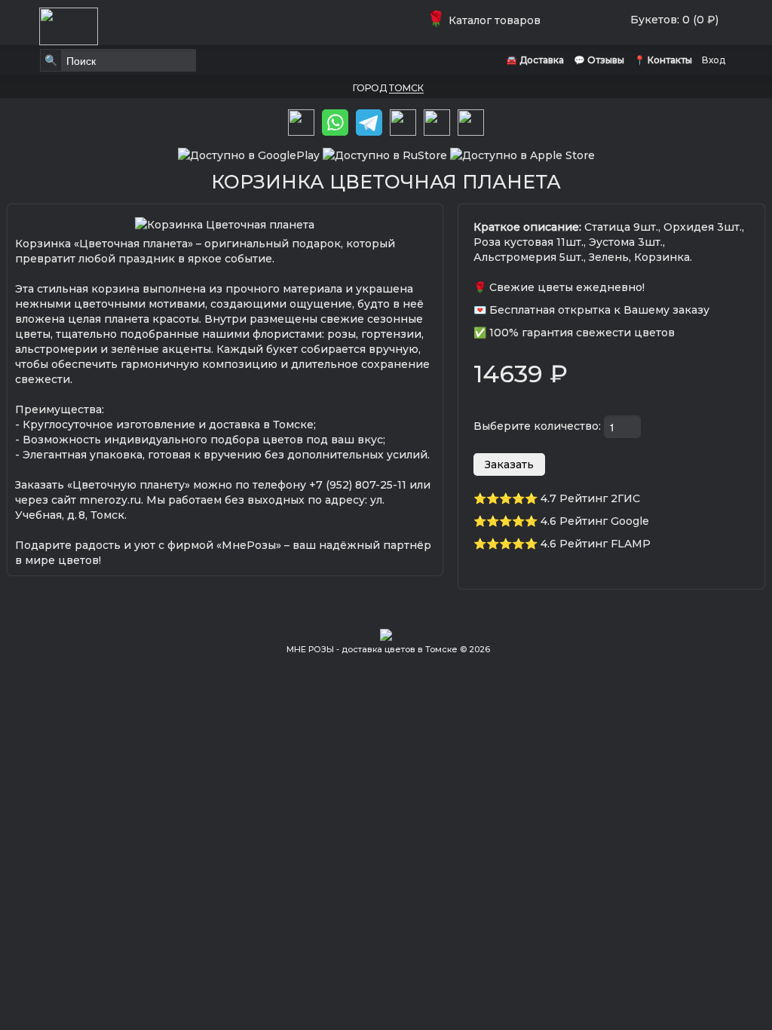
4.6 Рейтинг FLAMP (596, 543)
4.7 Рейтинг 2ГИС (590, 498)
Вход (713, 60)
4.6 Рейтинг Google (595, 521)
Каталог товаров (487, 20)
